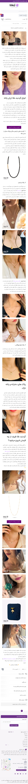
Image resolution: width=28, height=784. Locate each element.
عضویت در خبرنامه (14, 725)
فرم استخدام (25, 746)
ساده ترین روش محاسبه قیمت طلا (20, 690)
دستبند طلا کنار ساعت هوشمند (20, 677)
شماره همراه (24, 719)
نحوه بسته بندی (25, 742)
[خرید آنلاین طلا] (14, 6)
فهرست (23, 19)
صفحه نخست (24, 23)
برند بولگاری (24, 682)
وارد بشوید (15, 704)
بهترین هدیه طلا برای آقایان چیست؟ (19, 686)
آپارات (24, 660)
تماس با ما (25, 739)
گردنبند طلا (7, 451)
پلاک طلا (19, 190)
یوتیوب (14, 658)
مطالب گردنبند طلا (16, 23)
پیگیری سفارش (25, 744)
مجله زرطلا (25, 733)
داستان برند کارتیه (23, 695)
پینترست (10, 658)
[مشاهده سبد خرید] (2, 15)
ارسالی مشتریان (25, 741)
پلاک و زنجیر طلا (16, 281)
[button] (14, 127)
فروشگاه (26, 735)
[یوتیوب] (18, 774)
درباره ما (26, 737)
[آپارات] (15, 774)
